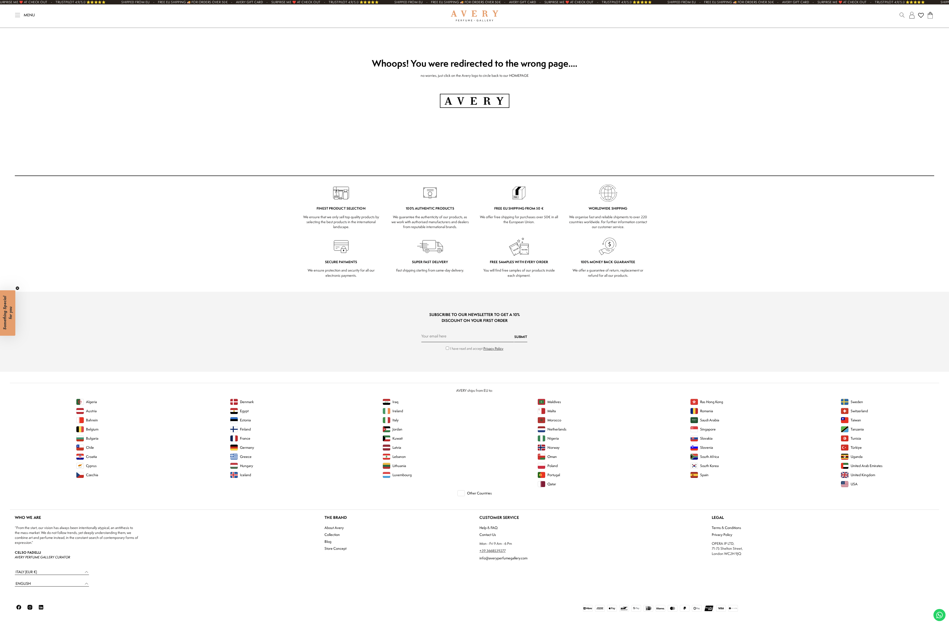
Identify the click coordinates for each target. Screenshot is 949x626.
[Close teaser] (17, 288)
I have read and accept (476, 348)
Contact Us (487, 534)
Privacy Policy (493, 348)
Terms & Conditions (726, 527)
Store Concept (335, 548)
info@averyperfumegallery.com (503, 558)
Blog (327, 541)
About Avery (334, 527)
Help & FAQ (488, 527)
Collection (332, 534)
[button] (52, 572)
